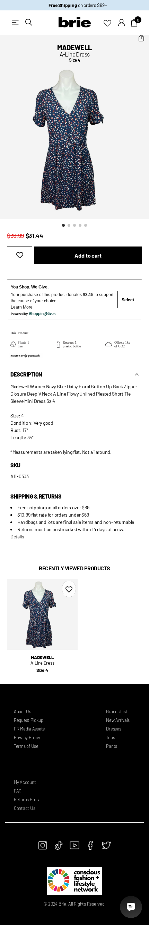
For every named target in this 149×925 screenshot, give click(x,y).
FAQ (17, 791)
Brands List (116, 711)
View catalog (16, 22)
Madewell (74, 47)
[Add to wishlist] (19, 255)
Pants (111, 746)
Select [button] (128, 299)
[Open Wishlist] (111, 22)
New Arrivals (118, 720)
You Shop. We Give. (30, 287)
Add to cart (87, 255)
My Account (25, 782)
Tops (110, 737)
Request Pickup (28, 720)
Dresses (113, 729)
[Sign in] (121, 22)
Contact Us (24, 808)
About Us (22, 711)
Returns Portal (27, 799)
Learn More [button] (22, 307)
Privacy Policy (27, 737)
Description (26, 374)
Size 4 (42, 670)
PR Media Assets (29, 729)
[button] (141, 38)
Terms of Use (26, 746)
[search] (28, 22)
